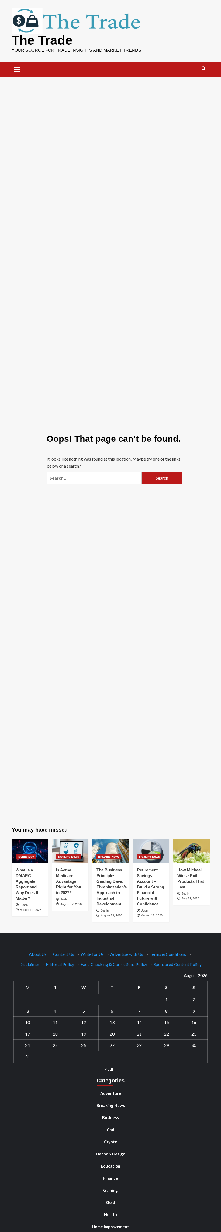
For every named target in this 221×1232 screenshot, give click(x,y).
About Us (38, 954)
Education (110, 1166)
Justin (24, 904)
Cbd (110, 1129)
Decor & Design (110, 1153)
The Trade (42, 40)
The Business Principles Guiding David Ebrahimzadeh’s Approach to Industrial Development (111, 887)
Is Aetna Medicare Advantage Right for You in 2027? (68, 881)
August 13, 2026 (111, 915)
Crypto (110, 1141)
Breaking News (68, 856)
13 (112, 1022)
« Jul (109, 1068)
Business (110, 1117)
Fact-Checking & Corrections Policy (114, 964)
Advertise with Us (126, 954)
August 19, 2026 (30, 909)
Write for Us (92, 954)
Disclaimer (29, 964)
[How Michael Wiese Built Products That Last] (191, 851)
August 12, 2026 (152, 915)
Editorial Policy (60, 964)
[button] (17, 68)
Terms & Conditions (168, 954)
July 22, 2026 (190, 898)
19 (83, 1033)
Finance (110, 1178)
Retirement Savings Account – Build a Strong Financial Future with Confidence (150, 887)
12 (83, 1022)
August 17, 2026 (71, 904)
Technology (25, 856)
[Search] (203, 68)
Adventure (110, 1093)
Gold (110, 1202)
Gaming (110, 1190)
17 (27, 1033)
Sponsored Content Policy (178, 964)
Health (110, 1214)
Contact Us (63, 954)
